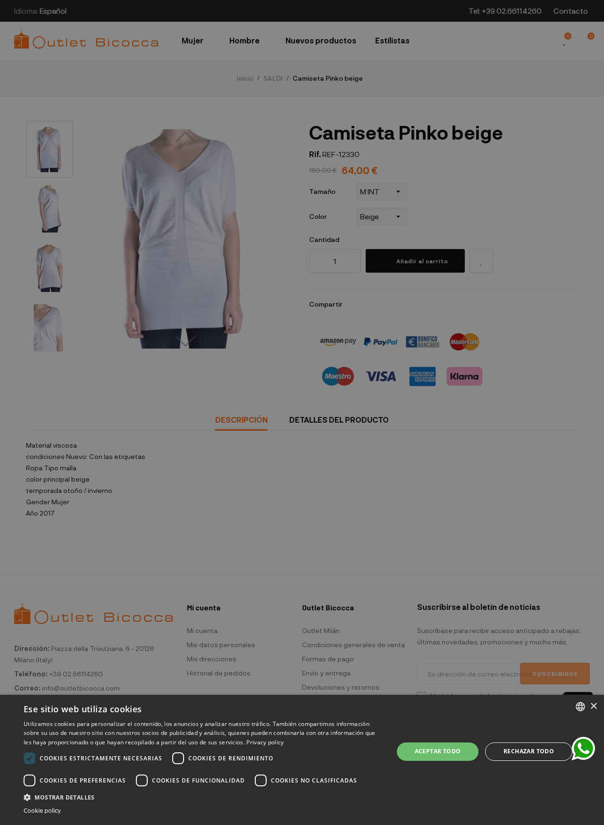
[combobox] (580, 706)
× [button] (593, 706)
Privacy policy (265, 742)
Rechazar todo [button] (528, 751)
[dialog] (302, 760)
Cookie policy (42, 811)
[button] (203, 796)
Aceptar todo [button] (438, 751)
